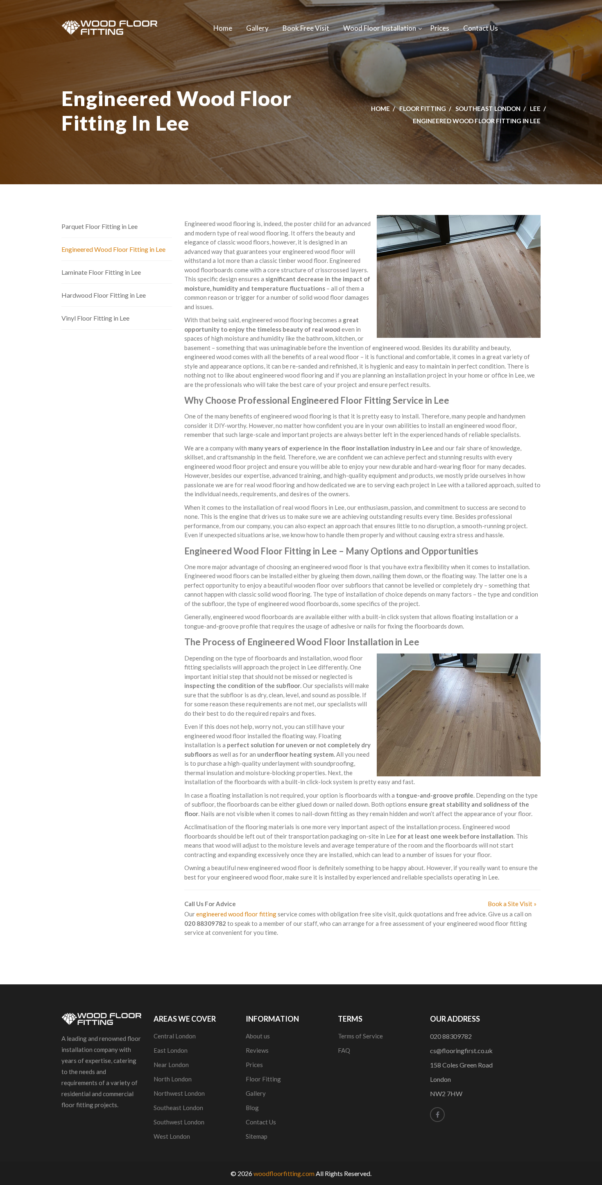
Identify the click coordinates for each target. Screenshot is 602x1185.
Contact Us (480, 28)
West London (172, 1136)
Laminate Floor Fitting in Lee (101, 272)
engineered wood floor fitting (236, 914)
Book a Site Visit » (512, 903)
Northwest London (179, 1093)
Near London (171, 1064)
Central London (175, 1036)
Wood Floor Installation (379, 28)
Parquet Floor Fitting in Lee (99, 226)
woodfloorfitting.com (284, 1173)
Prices (439, 28)
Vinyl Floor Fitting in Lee (95, 318)
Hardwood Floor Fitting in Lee (103, 295)
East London (171, 1050)
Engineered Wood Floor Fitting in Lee (113, 249)
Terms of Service (360, 1036)
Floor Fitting (422, 108)
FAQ (344, 1050)
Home (222, 28)
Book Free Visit (306, 28)
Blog (252, 1107)
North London (173, 1079)
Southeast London (488, 108)
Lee (535, 108)
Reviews (257, 1050)
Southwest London (179, 1122)
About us (258, 1036)
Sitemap (256, 1136)
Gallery (257, 28)
